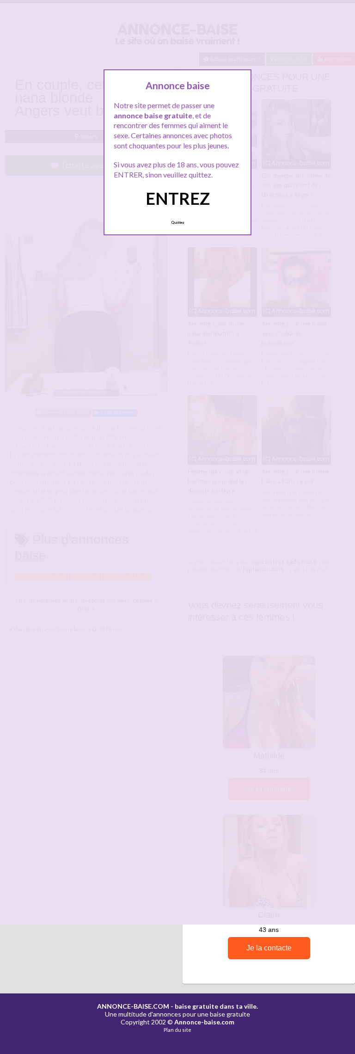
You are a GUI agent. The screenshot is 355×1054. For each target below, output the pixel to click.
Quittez (177, 222)
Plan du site (177, 1030)
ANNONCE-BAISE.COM (133, 1006)
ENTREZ (178, 198)
